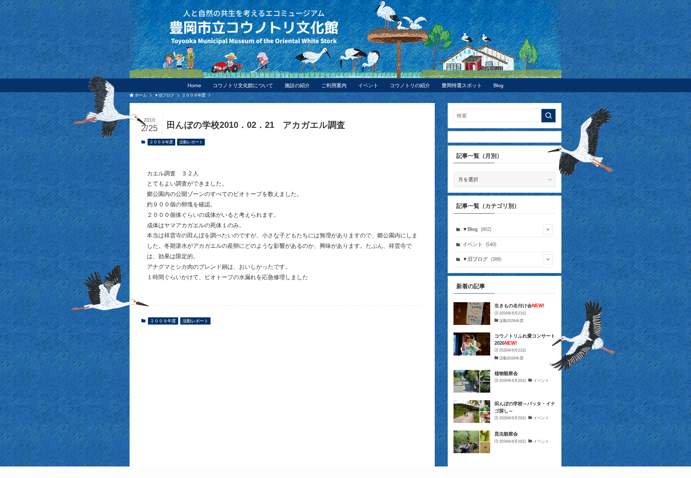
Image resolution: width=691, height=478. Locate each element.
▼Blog (476, 229)
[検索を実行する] (548, 115)
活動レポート (191, 142)
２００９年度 (161, 142)
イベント (479, 244)
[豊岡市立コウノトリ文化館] (360, 27)
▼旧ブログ (481, 259)
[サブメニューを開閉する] (548, 229)
